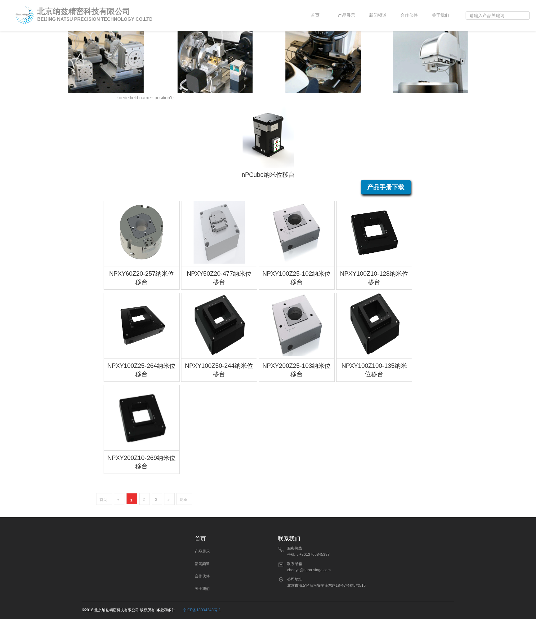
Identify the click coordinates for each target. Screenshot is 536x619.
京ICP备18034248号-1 (202, 610)
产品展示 (346, 15)
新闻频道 (377, 15)
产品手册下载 (385, 187)
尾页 (183, 499)
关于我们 (440, 15)
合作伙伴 (409, 15)
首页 (315, 15)
